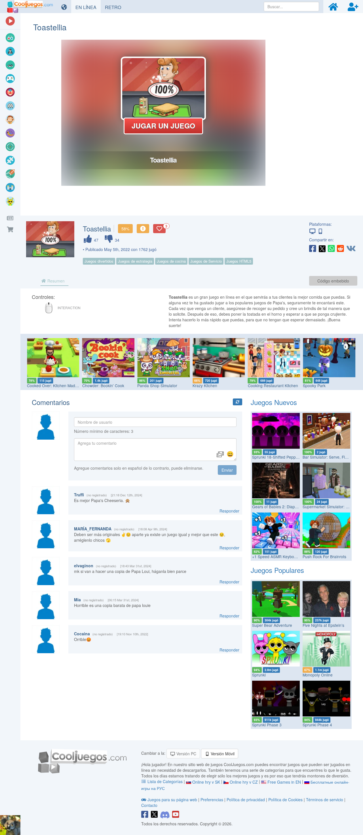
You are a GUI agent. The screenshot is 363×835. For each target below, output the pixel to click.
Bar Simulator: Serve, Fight (327, 457)
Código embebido (333, 281)
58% (125, 228)
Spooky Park (259, 385)
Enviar (227, 470)
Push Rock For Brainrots (324, 556)
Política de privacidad (246, 799)
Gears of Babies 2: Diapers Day (280, 506)
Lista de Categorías (165, 781)
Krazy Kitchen (150, 385)
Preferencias (212, 799)
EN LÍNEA (88, 7)
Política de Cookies (285, 799)
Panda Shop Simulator (103, 385)
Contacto (149, 805)
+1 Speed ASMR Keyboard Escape (283, 556)
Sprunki (259, 675)
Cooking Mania (316, 385)
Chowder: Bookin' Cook (48, 385)
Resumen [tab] (55, 281)
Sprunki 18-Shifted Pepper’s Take (282, 457)
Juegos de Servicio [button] (206, 261)
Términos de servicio (324, 799)
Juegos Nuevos (274, 402)
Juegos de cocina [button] (171, 261)
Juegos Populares (277, 570)
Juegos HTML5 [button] (238, 261)
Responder (229, 511)
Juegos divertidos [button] (99, 261)
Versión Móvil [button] (222, 753)
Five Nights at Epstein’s (323, 625)
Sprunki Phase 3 (267, 725)
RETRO (115, 7)
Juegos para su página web (172, 799)
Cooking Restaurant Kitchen (218, 385)
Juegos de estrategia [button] (135, 261)
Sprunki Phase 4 (317, 725)
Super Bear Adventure (272, 625)
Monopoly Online (318, 675)
